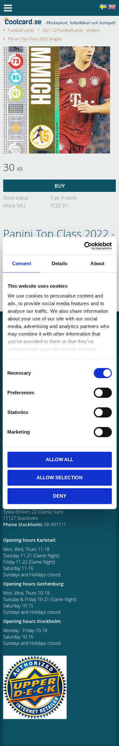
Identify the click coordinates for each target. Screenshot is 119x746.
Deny (59, 496)
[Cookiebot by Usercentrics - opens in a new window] (85, 246)
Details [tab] (59, 263)
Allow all (59, 459)
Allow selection (59, 477)
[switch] (103, 393)
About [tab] (97, 263)
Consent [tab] (21, 263)
